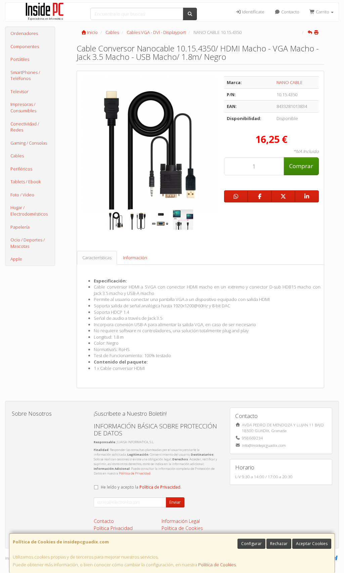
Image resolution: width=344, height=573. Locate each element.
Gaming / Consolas (28, 143)
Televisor (19, 91)
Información (135, 258)
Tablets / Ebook (25, 182)
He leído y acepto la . (141, 487)
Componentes (24, 46)
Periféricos (21, 169)
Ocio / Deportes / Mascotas (27, 243)
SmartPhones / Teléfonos (25, 75)
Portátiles (19, 59)
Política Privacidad (113, 528)
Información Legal (181, 521)
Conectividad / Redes (24, 127)
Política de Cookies (217, 565)
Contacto (289, 12)
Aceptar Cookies (312, 543)
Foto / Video (22, 195)
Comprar (301, 166)
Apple (16, 259)
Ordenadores (24, 33)
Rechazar (279, 543)
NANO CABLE (289, 82)
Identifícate (252, 12)
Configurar (251, 543)
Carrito (322, 12)
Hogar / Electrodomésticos (29, 210)
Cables (17, 156)
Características (97, 258)
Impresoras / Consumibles (23, 107)
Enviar (175, 502)
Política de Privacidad (134, 473)
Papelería (20, 227)
